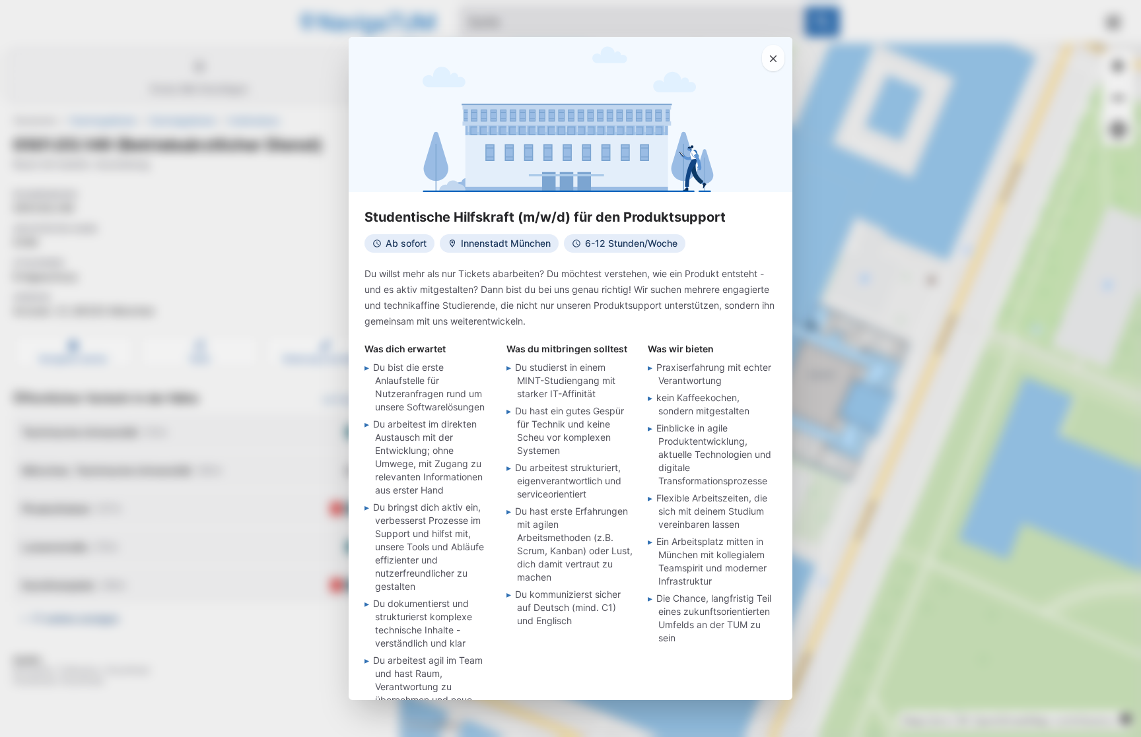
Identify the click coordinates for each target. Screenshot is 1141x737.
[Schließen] (773, 58)
